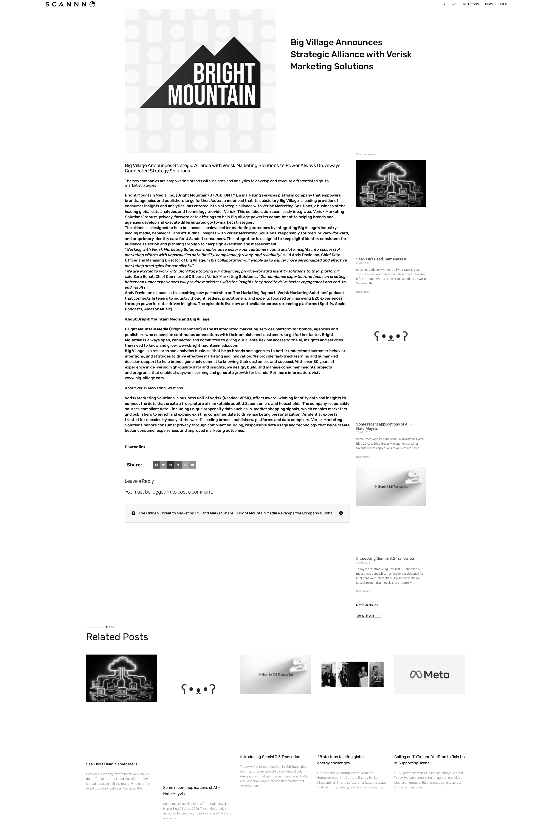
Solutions (471, 4)
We (454, 4)
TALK (503, 4)
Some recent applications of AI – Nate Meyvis (384, 426)
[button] (156, 465)
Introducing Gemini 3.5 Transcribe (385, 558)
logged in (161, 492)
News (489, 4)
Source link (135, 446)
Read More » (363, 291)
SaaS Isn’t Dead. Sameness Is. (382, 259)
